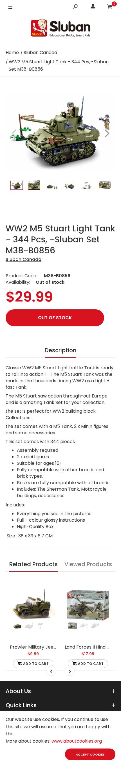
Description (60, 350)
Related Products (33, 564)
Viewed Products (88, 564)
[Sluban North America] (60, 29)
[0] (110, 7)
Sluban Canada (23, 259)
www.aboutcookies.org (76, 741)
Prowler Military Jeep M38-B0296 (46, 647)
